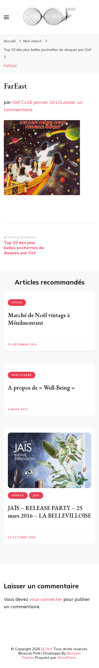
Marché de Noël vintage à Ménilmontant (39, 318)
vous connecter (45, 599)
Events (18, 495)
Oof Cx (19, 102)
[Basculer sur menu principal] (6, 17)
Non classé (32, 41)
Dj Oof (46, 649)
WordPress (66, 657)
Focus (17, 302)
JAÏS (36, 495)
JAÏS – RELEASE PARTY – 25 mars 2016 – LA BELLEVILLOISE (49, 511)
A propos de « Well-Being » (41, 387)
